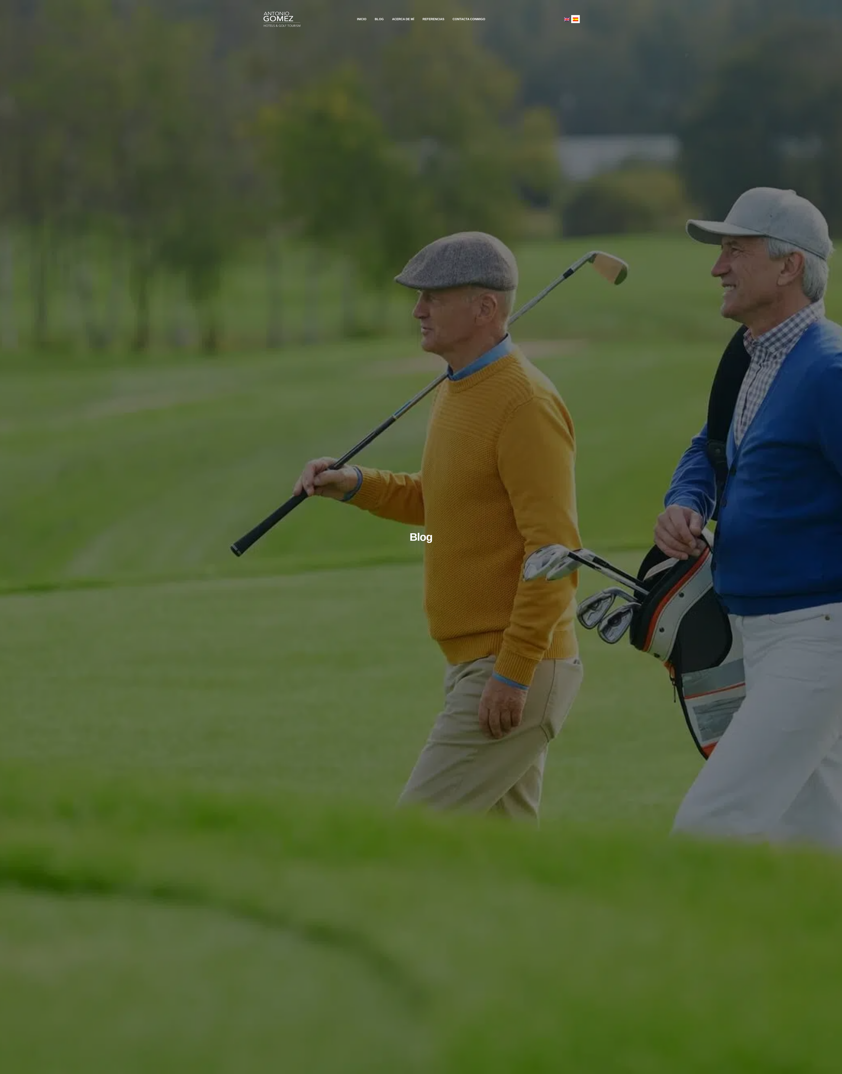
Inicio (361, 19)
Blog (379, 19)
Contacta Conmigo (469, 19)
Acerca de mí (403, 19)
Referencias (433, 19)
